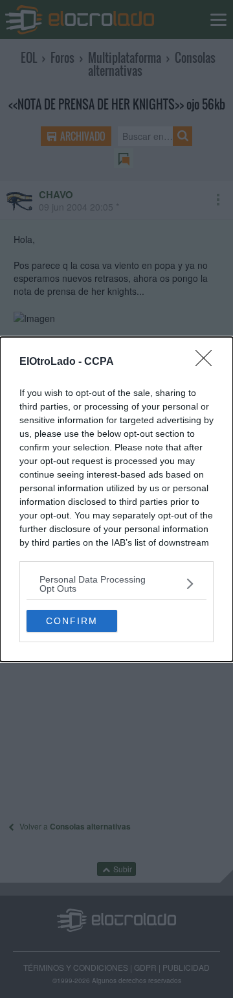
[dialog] (116, 499)
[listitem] (116, 584)
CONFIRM (72, 621)
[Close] (207, 362)
